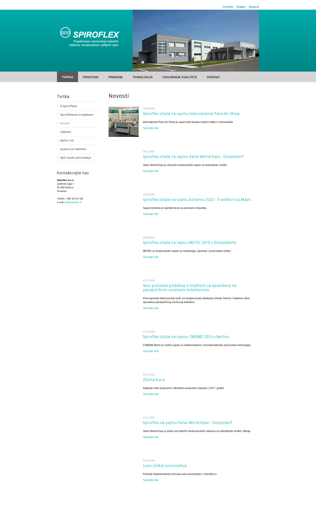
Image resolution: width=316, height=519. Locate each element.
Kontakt (213, 77)
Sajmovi (65, 131)
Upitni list (67, 140)
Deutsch (254, 6)
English (240, 6)
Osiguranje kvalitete (180, 77)
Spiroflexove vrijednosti (77, 114)
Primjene (115, 77)
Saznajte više (151, 128)
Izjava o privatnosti (73, 149)
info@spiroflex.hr (73, 202)
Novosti (65, 123)
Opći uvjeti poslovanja (75, 157)
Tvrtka (67, 77)
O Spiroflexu (68, 106)
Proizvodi (90, 77)
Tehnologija (143, 77)
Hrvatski (228, 6)
